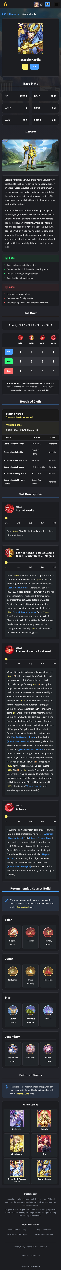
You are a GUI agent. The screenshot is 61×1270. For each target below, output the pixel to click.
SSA (4, 14)
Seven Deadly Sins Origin (17, 1234)
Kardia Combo (30, 1104)
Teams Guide (23, 1093)
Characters (14, 14)
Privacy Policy (19, 1246)
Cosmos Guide (23, 907)
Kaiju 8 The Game (44, 1229)
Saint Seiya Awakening (17, 1229)
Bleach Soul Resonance (44, 1234)
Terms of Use (32, 1246)
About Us (43, 1246)
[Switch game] (38, 4)
